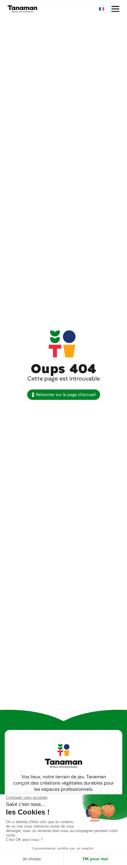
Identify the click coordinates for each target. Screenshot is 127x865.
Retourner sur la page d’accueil (65, 394)
